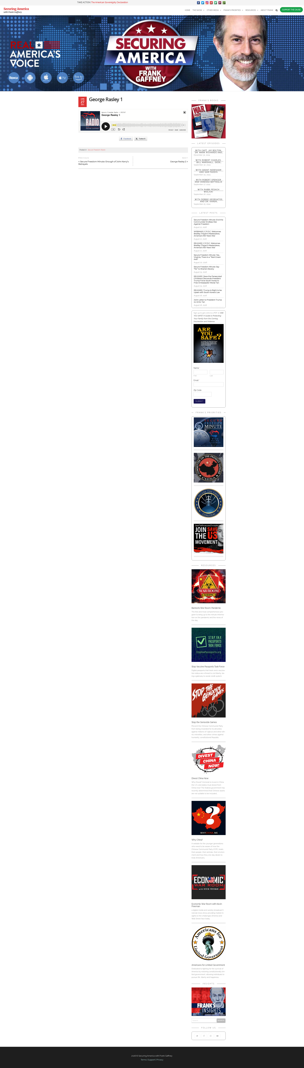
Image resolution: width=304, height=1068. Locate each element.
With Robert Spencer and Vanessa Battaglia (208, 181)
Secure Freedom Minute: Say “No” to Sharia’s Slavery (206, 268)
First (195, 376)
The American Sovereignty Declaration (109, 2)
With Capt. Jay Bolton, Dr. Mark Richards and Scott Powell (208, 151)
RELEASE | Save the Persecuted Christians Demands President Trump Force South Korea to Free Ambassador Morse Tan (208, 279)
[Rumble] (224, 2)
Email (197, 380)
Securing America (16, 9)
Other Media (213, 10)
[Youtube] (217, 1036)
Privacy (160, 1060)
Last (211, 376)
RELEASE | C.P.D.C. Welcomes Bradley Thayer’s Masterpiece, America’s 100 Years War (207, 245)
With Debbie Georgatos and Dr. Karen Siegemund (208, 200)
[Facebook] (198, 2)
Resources (250, 10)
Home (187, 10)
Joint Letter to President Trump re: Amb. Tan (208, 301)
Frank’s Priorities (232, 10)
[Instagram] (207, 2)
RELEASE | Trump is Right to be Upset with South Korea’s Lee (208, 291)
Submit (199, 401)
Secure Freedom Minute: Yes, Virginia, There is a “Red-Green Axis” (207, 257)
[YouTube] (211, 2)
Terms (143, 1060)
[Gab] (215, 2)
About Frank (267, 10)
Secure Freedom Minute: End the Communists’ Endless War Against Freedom (208, 222)
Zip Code (197, 390)
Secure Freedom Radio (96, 150)
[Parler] (219, 2)
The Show (197, 10)
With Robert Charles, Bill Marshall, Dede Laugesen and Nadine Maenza (209, 161)
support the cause (291, 10)
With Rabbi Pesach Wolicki (208, 190)
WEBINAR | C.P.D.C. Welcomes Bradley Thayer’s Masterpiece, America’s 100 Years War (208, 233)
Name (197, 368)
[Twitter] (202, 2)
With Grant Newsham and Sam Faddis (208, 171)
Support (151, 1060)
